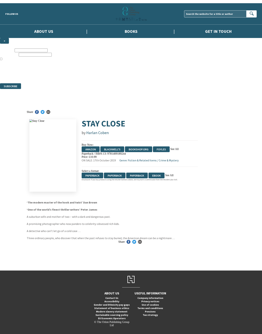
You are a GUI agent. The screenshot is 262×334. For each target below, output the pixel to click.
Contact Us (111, 298)
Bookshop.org (138, 149)
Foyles (161, 149)
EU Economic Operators (112, 318)
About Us (43, 31)
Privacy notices (150, 301)
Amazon (90, 149)
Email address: (9, 54)
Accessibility (111, 301)
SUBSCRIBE (10, 86)
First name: (7, 50)
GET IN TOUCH (218, 31)
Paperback (115, 175)
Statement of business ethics (111, 308)
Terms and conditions (150, 308)
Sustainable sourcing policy (112, 315)
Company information (150, 298)
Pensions (150, 311)
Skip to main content (11, 1)
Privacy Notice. (70, 75)
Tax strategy (150, 315)
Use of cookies (150, 304)
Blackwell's (112, 149)
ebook (156, 175)
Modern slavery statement (111, 311)
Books (131, 31)
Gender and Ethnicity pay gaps (112, 304)
